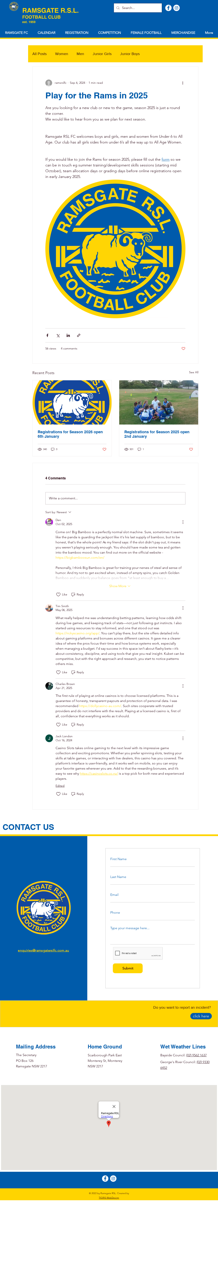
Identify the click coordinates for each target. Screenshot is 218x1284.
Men (80, 54)
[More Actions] (182, 522)
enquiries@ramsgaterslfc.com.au (43, 950)
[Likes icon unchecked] (58, 594)
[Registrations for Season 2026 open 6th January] (72, 402)
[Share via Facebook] (47, 335)
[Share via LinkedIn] (68, 335)
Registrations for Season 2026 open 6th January (70, 434)
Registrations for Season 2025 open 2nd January (156, 434)
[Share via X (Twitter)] (58, 335)
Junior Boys (130, 54)
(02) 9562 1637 (196, 1055)
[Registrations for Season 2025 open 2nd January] (158, 402)
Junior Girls (102, 54)
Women (61, 54)
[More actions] (182, 82)
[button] (76, 32)
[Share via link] (79, 335)
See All (193, 372)
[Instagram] (176, 8)
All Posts (39, 54)
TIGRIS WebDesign (109, 1197)
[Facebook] (168, 8)
